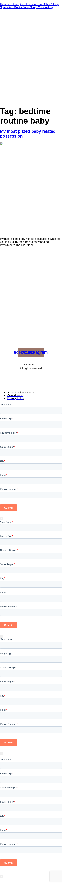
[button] (59, 3)
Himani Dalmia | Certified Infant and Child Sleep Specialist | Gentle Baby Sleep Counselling (29, 6)
